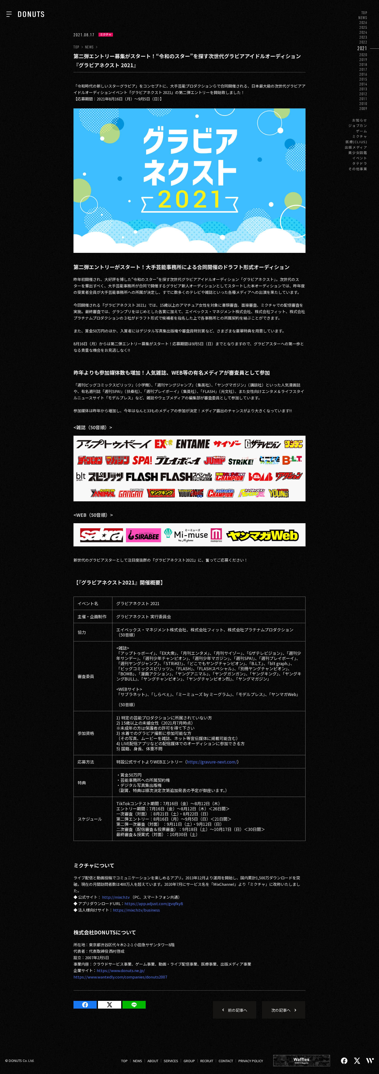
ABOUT (152, 1060)
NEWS (362, 17)
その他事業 (357, 169)
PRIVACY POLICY (250, 1060)
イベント (359, 158)
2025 (363, 27)
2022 (363, 42)
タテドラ (359, 163)
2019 (363, 59)
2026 (363, 22)
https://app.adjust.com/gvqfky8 (154, 903)
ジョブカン (357, 125)
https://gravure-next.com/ (212, 762)
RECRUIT (206, 1060)
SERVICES (171, 1060)
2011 (363, 98)
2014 (363, 84)
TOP (364, 12)
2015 (363, 79)
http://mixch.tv (116, 897)
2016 (363, 74)
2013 (363, 89)
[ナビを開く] (9, 14)
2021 (362, 48)
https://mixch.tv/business (136, 910)
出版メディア (356, 147)
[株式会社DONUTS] (31, 14)
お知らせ (359, 120)
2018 (363, 64)
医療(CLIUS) (356, 142)
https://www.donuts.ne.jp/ (121, 970)
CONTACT (226, 1060)
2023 (363, 37)
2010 (363, 103)
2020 (363, 54)
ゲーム (361, 131)
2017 (363, 69)
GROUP (189, 1060)
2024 (363, 32)
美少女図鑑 (357, 152)
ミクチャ (359, 136)
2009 (363, 108)
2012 (363, 93)
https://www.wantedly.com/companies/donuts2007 (120, 977)
